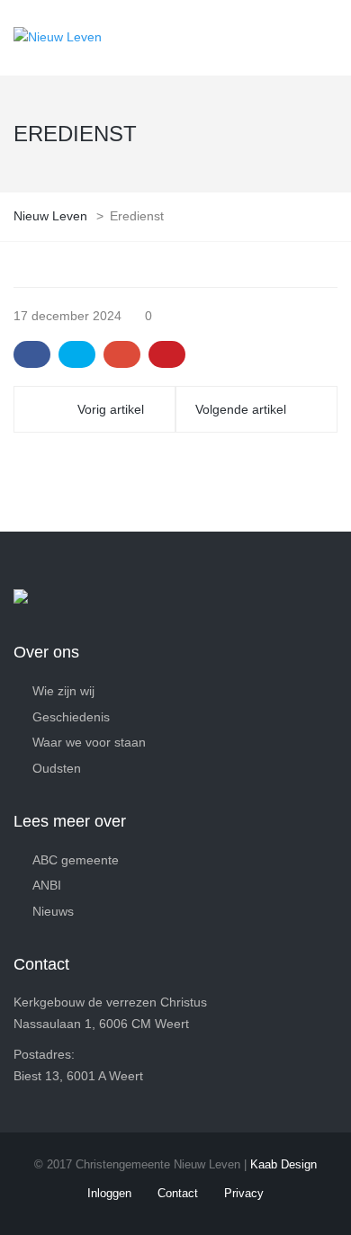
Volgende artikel (240, 409)
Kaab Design (283, 1164)
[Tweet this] (76, 354)
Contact (178, 1193)
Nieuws (53, 911)
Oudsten (56, 768)
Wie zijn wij (63, 691)
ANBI (46, 885)
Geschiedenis (71, 717)
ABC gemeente (75, 860)
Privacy (244, 1193)
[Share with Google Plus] (122, 354)
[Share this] (32, 354)
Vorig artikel (110, 409)
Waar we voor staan (89, 742)
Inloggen (109, 1193)
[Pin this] (166, 354)
